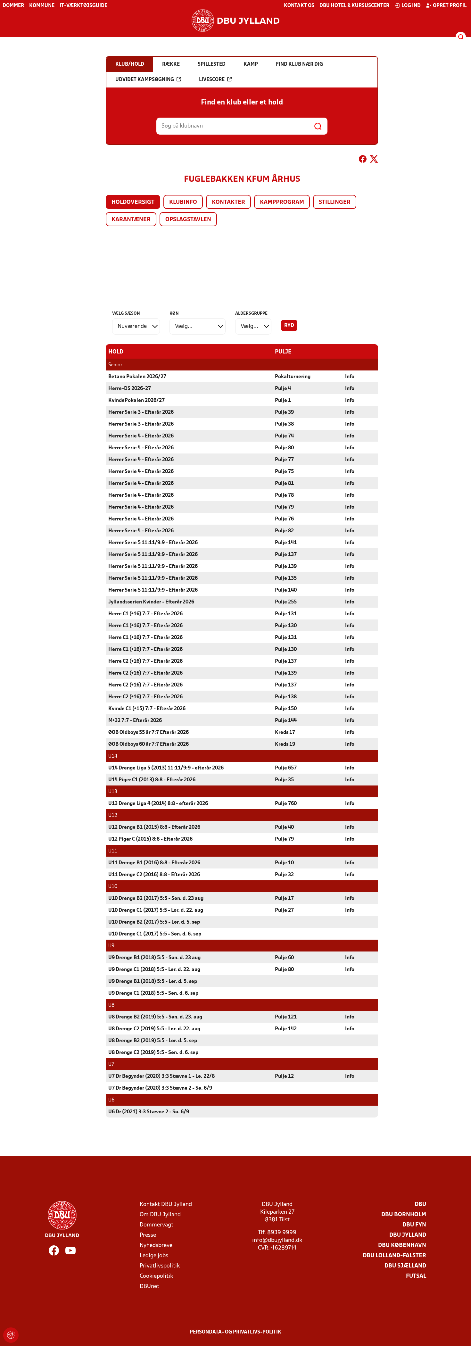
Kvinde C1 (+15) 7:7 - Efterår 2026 (147, 709)
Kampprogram (282, 202)
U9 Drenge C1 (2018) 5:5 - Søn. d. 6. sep (153, 993)
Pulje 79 (284, 507)
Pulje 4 (283, 388)
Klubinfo (183, 202)
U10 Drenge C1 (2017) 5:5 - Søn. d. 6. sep (154, 934)
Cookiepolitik (156, 1276)
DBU (420, 1204)
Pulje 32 (284, 875)
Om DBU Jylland (160, 1214)
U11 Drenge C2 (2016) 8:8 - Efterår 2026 (154, 875)
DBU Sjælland (405, 1266)
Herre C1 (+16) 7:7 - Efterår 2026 (145, 614)
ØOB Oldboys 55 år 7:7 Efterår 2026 (148, 732)
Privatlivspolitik (160, 1266)
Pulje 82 (284, 531)
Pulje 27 (284, 910)
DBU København (402, 1245)
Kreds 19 (285, 744)
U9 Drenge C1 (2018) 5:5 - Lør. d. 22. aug (154, 970)
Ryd (289, 325)
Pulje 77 (284, 460)
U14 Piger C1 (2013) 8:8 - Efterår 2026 (151, 780)
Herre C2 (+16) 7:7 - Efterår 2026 (145, 661)
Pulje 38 (284, 424)
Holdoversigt (133, 202)
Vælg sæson (126, 314)
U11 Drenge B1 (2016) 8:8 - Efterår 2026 (154, 863)
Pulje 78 (284, 495)
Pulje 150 (286, 709)
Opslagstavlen (188, 219)
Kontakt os (299, 6)
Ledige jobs (154, 1256)
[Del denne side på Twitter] (374, 160)
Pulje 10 (284, 863)
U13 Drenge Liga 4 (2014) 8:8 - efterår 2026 (158, 804)
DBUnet (149, 1286)
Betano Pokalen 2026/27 (137, 377)
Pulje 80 (284, 448)
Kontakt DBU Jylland (166, 1204)
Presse (148, 1235)
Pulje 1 (283, 400)
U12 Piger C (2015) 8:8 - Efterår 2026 (150, 839)
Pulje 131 (286, 614)
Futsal (416, 1276)
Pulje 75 (284, 471)
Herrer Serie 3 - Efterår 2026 (141, 412)
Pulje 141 (286, 543)
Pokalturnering (292, 377)
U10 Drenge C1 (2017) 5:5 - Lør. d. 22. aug (155, 910)
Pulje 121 (286, 1017)
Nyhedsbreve (156, 1245)
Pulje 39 (284, 412)
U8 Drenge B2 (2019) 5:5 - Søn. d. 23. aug (155, 1017)
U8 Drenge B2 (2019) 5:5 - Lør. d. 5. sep (152, 1041)
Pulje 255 (286, 602)
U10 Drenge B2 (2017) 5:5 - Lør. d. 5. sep (154, 922)
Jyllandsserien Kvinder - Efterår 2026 (151, 602)
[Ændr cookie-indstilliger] (11, 1335)
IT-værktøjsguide (83, 6)
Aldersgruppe (251, 314)
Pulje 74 (284, 436)
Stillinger (335, 202)
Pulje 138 (286, 697)
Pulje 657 (286, 768)
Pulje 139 (286, 566)
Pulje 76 (284, 519)
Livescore (212, 80)
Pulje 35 (284, 780)
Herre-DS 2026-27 (129, 388)
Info (349, 377)
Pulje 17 (284, 898)
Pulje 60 (284, 958)
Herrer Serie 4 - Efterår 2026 (141, 436)
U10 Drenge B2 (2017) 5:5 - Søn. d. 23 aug (155, 898)
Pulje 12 (284, 1076)
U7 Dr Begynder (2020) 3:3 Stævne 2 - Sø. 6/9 (160, 1088)
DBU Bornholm (403, 1214)
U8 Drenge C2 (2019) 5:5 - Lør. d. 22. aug (154, 1029)
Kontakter (228, 202)
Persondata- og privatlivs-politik (235, 1332)
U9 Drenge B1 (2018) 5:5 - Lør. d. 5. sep (152, 981)
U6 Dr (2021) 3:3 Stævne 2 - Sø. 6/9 (148, 1112)
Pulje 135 (286, 578)
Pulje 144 (286, 721)
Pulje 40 (284, 827)
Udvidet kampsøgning (144, 80)
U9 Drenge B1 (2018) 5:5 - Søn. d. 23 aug (154, 958)
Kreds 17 (285, 732)
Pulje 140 (286, 590)
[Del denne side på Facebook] (363, 160)
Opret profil (450, 6)
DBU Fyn (414, 1225)
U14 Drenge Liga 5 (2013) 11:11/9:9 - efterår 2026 (166, 768)
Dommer (13, 6)
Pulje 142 (286, 1029)
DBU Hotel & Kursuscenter (354, 6)
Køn (174, 314)
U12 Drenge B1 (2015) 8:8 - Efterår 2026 (154, 827)
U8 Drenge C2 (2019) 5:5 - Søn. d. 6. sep (153, 1053)
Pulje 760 (286, 804)
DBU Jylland (407, 1235)
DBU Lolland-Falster (394, 1256)
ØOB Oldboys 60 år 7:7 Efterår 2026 (148, 744)
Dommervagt (156, 1225)
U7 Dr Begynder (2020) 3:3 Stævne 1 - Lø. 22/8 (161, 1076)
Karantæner (131, 219)
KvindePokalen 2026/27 (136, 400)
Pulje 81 (284, 483)
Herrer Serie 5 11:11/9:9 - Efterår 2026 (153, 543)
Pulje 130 (286, 626)
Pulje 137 (286, 555)
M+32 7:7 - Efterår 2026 (135, 721)
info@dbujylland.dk (277, 1240)
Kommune (41, 6)
